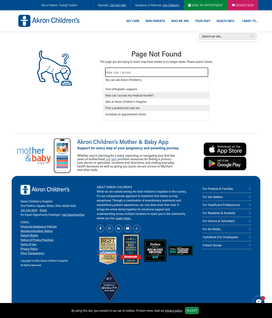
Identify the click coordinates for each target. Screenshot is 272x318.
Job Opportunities (73, 215)
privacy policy (173, 310)
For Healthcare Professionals (221, 205)
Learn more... (124, 218)
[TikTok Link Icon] (136, 228)
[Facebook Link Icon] (100, 228)
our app (111, 159)
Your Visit (202, 21)
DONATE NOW (244, 5)
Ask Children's (171, 5)
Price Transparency (32, 253)
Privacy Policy (29, 249)
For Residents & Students (219, 213)
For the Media (212, 229)
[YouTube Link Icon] (127, 228)
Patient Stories (212, 245)
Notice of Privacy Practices (37, 240)
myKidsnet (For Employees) (220, 237)
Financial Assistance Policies (39, 226)
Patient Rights (29, 235)
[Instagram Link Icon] (109, 228)
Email (43, 210)
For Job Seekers (213, 197)
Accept (192, 310)
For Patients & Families (218, 189)
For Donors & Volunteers (219, 221)
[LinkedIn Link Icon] (118, 228)
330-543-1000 (118, 5)
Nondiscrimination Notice (37, 231)
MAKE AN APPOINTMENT (207, 5)
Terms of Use (28, 244)
